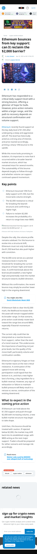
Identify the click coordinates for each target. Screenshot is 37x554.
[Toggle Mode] (27, 7)
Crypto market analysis (16, 35)
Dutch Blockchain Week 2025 (18, 300)
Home (5, 35)
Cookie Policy (20, 541)
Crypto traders (17, 473)
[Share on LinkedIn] (12, 89)
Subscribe (29, 531)
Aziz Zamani (10, 56)
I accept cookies (10, 545)
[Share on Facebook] (4, 89)
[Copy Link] (19, 89)
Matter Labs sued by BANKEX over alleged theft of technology (20, 458)
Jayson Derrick (15, 60)
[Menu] (33, 8)
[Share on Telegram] (15, 89)
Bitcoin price (7, 14)
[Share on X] (8, 89)
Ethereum (6, 127)
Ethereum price (21, 14)
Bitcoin (7, 473)
